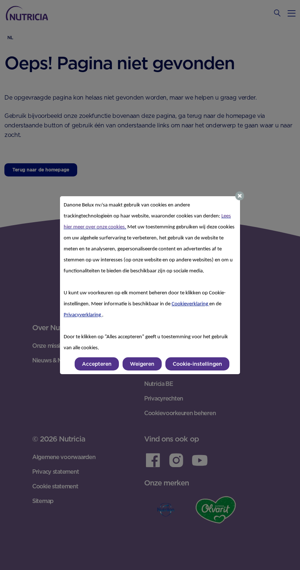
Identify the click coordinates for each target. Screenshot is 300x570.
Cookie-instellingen (197, 364)
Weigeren (142, 364)
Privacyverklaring (83, 315)
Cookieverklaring (190, 304)
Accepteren (97, 364)
